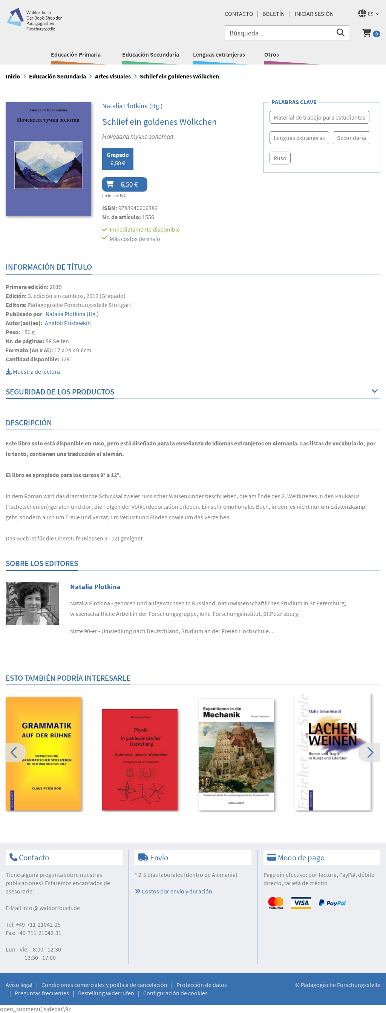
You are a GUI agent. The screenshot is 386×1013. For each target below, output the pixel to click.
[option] (49, 754)
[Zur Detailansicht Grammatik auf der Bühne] (49, 753)
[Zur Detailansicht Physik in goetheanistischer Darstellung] (145, 759)
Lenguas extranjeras (219, 54)
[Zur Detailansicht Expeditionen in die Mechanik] (242, 754)
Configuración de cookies (175, 993)
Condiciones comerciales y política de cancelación (104, 984)
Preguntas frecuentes (42, 993)
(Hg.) (132, 105)
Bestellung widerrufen (106, 993)
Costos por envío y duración (176, 891)
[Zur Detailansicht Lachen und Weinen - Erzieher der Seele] (338, 751)
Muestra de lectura (36, 371)
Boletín (273, 13)
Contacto (239, 13)
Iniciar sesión (314, 13)
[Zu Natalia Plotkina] (32, 603)
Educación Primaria (76, 54)
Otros (271, 54)
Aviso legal (19, 984)
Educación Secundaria (150, 54)
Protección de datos (201, 984)
